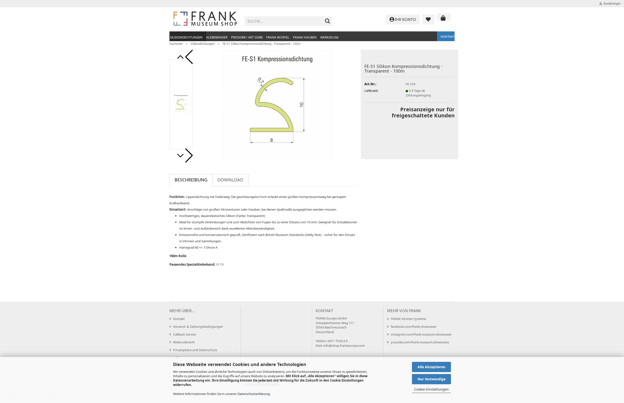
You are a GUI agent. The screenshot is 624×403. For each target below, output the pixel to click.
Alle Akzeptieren (431, 367)
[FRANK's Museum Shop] (205, 19)
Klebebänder (216, 37)
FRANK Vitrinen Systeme (408, 319)
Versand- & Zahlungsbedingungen (198, 326)
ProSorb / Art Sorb (247, 37)
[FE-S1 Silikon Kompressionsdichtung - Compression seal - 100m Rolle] (277, 104)
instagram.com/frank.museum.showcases (421, 334)
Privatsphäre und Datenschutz (195, 350)
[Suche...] (327, 21)
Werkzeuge (329, 37)
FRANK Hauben (305, 37)
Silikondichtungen (186, 37)
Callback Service (184, 334)
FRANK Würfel (277, 37)
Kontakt (448, 36)
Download (230, 180)
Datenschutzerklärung (253, 394)
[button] (184, 57)
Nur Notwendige (432, 379)
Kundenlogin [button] (611, 3)
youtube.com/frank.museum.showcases (420, 342)
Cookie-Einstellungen (431, 389)
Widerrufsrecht (184, 342)
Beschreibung (191, 180)
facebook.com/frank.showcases (413, 326)
